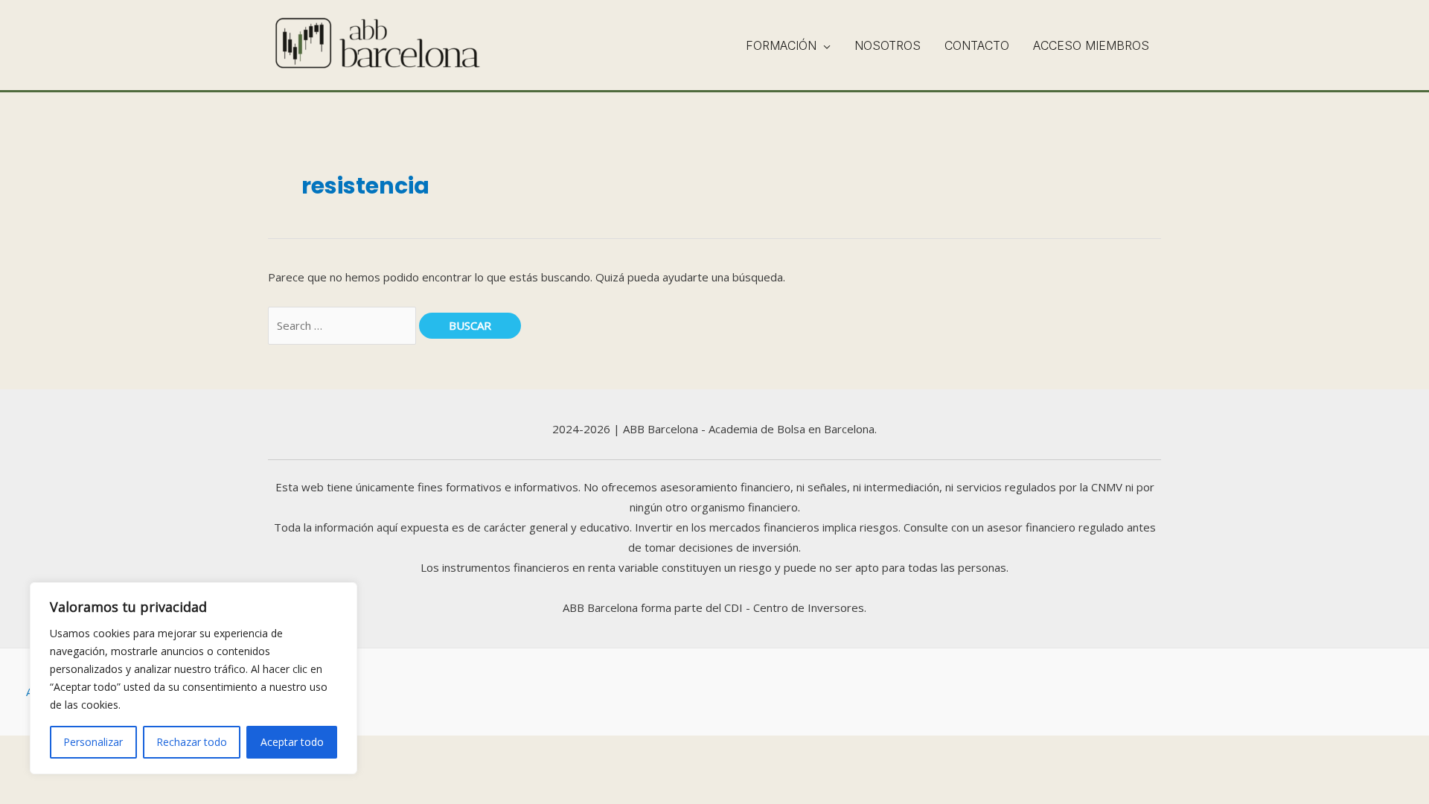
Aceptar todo (292, 742)
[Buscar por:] (343, 325)
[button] (823, 45)
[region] (193, 678)
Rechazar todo (191, 742)
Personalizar (93, 742)
